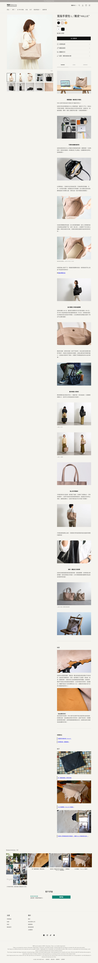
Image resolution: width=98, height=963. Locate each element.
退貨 (8, 924)
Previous (30, 1)
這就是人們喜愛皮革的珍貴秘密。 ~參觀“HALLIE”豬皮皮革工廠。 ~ (73, 836)
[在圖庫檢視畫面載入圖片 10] (49, 87)
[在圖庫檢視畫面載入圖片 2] (20, 77)
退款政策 (47, 959)
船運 (8, 921)
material (63, 64)
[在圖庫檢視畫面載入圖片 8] (30, 87)
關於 (29, 919)
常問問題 (9, 919)
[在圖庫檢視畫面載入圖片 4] (39, 77)
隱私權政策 (31, 927)
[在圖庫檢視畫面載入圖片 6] (11, 87)
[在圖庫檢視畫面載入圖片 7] (20, 87)
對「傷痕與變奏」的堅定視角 (65, 777)
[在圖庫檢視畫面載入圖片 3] (30, 77)
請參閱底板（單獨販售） (63, 742)
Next (68, 1)
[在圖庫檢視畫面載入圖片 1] (11, 77)
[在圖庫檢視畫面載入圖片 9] (39, 87)
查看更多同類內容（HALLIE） (65, 738)
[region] (49, 1)
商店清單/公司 (31, 921)
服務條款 (30, 924)
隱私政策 (53, 959)
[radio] (58, 22)
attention (85, 64)
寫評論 (61, 897)
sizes (74, 64)
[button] (8, 9)
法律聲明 (30, 929)
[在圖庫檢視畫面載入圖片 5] (49, 77)
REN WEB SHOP (40, 959)
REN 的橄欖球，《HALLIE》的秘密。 (66, 807)
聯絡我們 (9, 927)
